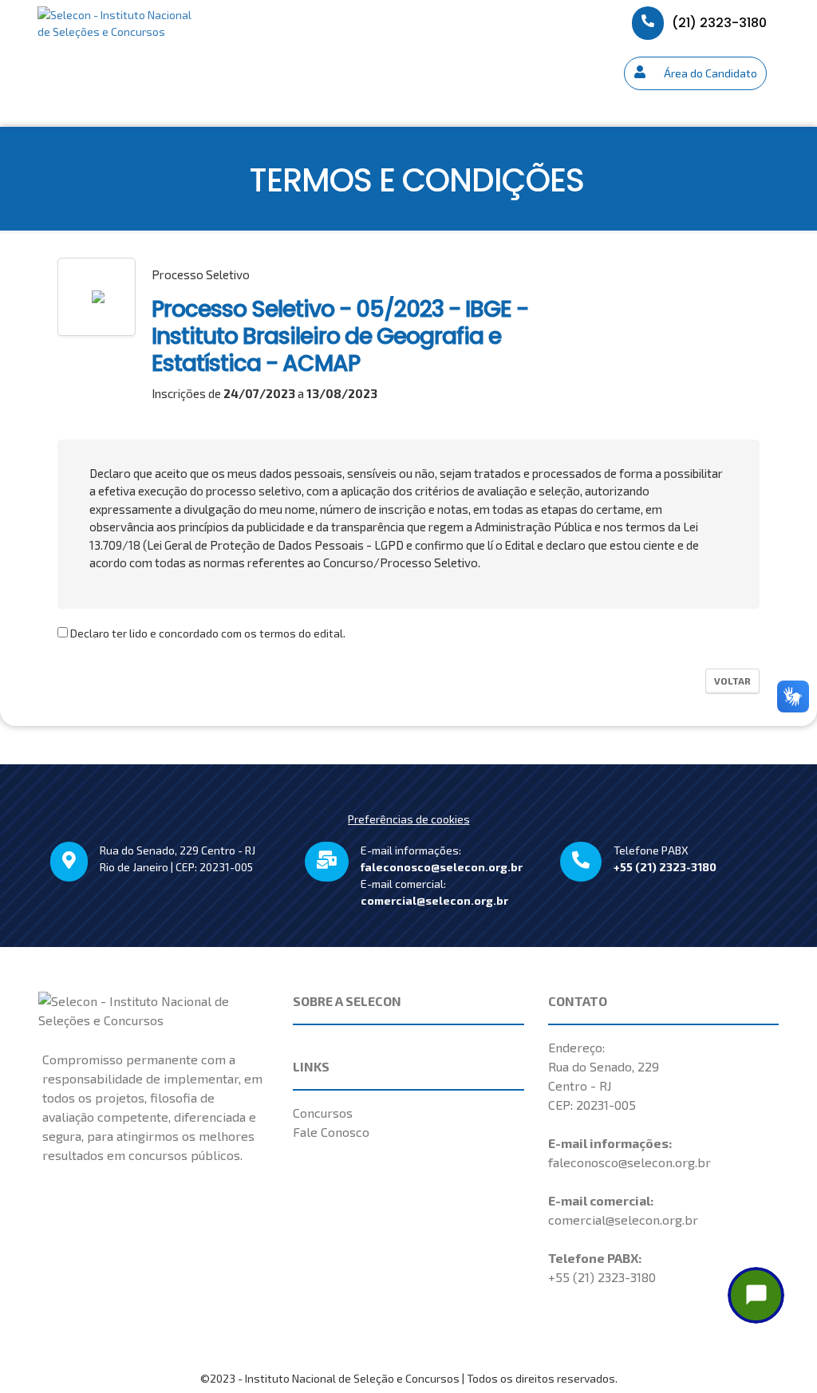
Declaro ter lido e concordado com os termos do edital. (206, 633)
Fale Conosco (331, 1131)
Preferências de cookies (409, 819)
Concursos (323, 1112)
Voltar (732, 680)
